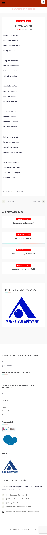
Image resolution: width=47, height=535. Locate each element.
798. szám (20, 250)
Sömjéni (18, 29)
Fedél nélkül (23, 9)
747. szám (20, 235)
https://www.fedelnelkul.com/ (27, 512)
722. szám (20, 21)
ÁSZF (3, 414)
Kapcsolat (6, 407)
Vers (28, 21)
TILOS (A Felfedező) (23, 238)
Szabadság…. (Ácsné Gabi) (23, 254)
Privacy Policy (7, 411)
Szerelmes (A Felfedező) (23, 223)
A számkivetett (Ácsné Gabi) (23, 269)
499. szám (21, 265)
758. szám (20, 219)
